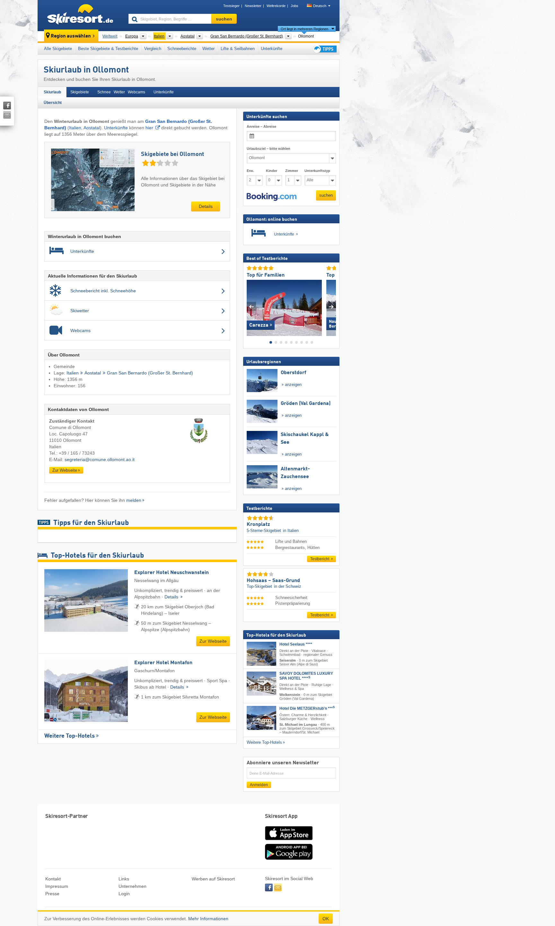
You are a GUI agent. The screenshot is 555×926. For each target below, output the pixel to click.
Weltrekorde (276, 6)
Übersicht (53, 102)
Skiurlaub (52, 92)
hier (149, 127)
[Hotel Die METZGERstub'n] (261, 718)
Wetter (208, 48)
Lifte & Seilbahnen (238, 48)
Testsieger (231, 6)
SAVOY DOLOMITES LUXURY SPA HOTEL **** (306, 676)
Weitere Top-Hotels (69, 736)
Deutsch (319, 6)
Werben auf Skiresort (213, 878)
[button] (271, 197)
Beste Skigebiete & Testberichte (108, 48)
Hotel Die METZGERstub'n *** (307, 708)
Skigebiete (79, 92)
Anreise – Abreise (261, 126)
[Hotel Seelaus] (261, 654)
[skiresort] (80, 15)
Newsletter (253, 6)
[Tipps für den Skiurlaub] (324, 49)
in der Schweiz (287, 586)
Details (206, 206)
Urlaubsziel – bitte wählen (268, 148)
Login (124, 893)
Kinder (271, 171)
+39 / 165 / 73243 (77, 453)
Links (124, 878)
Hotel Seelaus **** (295, 644)
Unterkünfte (271, 48)
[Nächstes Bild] (331, 306)
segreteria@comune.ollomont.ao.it (100, 459)
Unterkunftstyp (317, 171)
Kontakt (53, 878)
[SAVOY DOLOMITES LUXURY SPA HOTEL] (261, 684)
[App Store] (289, 840)
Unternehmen (132, 886)
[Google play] (289, 858)
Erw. (250, 171)
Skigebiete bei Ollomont (172, 154)
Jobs (294, 6)
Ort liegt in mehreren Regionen (304, 29)
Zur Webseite (64, 470)
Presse (52, 893)
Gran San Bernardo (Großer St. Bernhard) (150, 373)
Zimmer (291, 171)
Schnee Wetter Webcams (121, 92)
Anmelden (259, 785)
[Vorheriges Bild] (251, 306)
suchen (326, 195)
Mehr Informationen (208, 918)
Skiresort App (281, 816)
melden (133, 500)
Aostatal (92, 127)
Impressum (56, 886)
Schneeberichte (181, 48)
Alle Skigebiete (58, 48)
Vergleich (152, 48)
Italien (75, 127)
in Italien (291, 530)
